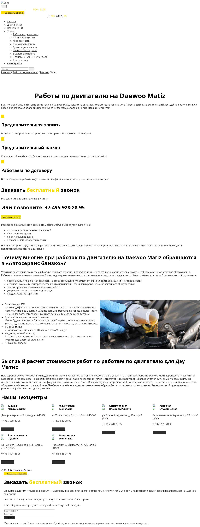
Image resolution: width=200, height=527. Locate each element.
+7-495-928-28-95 (11, 420)
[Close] (28, 474)
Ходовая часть (21, 40)
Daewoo (44, 72)
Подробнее (7, 429)
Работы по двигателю (25, 34)
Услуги (10, 31)
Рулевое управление (25, 47)
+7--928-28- (57, 16)
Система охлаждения (25, 50)
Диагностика (14, 24)
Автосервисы (14, 63)
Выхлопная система (24, 53)
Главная (11, 21)
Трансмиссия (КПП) (24, 37)
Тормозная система (24, 44)
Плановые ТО (15, 28)
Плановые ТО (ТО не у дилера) (30, 56)
